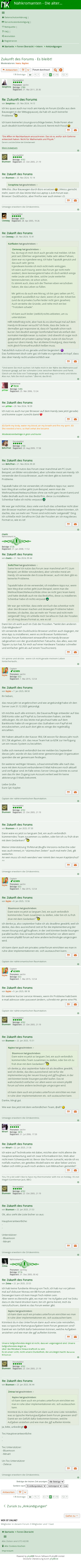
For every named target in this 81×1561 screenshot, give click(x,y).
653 (19, 676)
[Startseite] (6, 1)
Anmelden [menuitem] (10, 36)
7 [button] (47, 74)
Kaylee (25, 63)
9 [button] (53, 74)
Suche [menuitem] (3, 51)
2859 (22, 218)
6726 (12, 546)
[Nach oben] (78, 150)
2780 (23, 87)
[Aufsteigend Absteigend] (55, 1486)
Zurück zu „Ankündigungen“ (26, 1506)
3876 (20, 1132)
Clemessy (6, 220)
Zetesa (5, 1266)
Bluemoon (6, 161)
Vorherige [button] (35, 74)
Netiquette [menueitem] (10, 26)
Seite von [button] (30, 74)
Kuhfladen (13, 243)
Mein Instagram (10, 147)
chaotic (5, 534)
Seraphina (6, 86)
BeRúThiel (6, 448)
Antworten (11, 69)
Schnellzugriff (40, 12)
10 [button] (57, 74)
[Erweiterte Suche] (61, 70)
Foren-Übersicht (25, 46)
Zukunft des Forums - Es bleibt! (26, 59)
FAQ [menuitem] (7, 31)
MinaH (5, 1131)
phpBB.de (54, 1558)
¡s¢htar (5, 390)
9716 (20, 1272)
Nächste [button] (66, 74)
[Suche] (55, 70)
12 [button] (63, 74)
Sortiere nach (19, 1486)
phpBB (30, 1556)
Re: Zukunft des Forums (19, 99)
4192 (23, 159)
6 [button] (44, 74)
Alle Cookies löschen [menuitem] (15, 1546)
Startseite (9, 46)
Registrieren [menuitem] (11, 40)
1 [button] (38, 74)
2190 (23, 446)
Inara (18, 63)
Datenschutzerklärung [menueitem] (16, 17)
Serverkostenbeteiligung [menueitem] (17, 22)
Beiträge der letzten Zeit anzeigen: (32, 1481)
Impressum (7, 1550)
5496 (20, 389)
